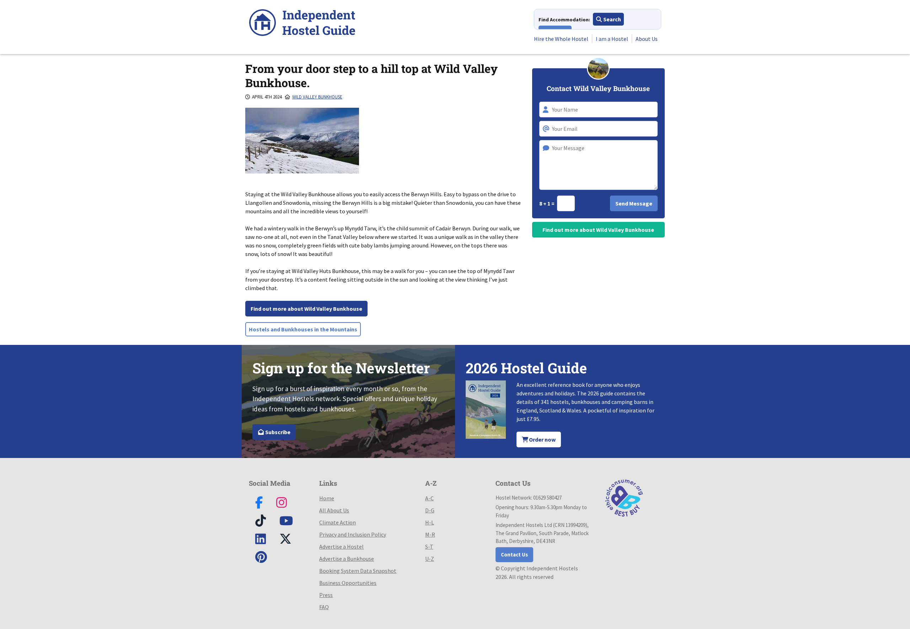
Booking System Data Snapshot (357, 570)
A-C (429, 498)
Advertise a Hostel (341, 546)
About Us (647, 38)
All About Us (334, 510)
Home (326, 498)
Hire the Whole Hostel (561, 38)
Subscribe (277, 432)
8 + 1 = (547, 203)
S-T (429, 546)
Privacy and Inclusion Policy (352, 534)
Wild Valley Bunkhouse (317, 97)
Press (326, 594)
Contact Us (514, 554)
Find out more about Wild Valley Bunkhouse (306, 308)
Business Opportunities (347, 582)
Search (611, 19)
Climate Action (337, 522)
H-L (429, 522)
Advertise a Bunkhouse (346, 558)
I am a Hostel (612, 38)
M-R (430, 534)
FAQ (324, 607)
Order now (542, 439)
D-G (429, 510)
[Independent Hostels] (302, 23)
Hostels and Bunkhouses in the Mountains (303, 329)
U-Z (429, 558)
